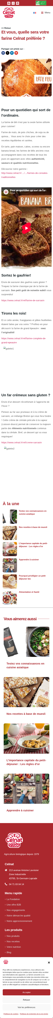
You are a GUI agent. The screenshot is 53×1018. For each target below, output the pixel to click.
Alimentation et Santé (29, 592)
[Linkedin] (17, 3)
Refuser (26, 1000)
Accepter (27, 992)
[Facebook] (8, 3)
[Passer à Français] (34, 13)
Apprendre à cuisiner (29, 559)
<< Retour (6, 28)
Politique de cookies (11, 1014)
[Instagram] (13, 3)
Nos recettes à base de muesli (33, 527)
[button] (49, 962)
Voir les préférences (26, 1007)
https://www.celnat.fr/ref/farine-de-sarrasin (22, 300)
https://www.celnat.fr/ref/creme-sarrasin (21, 442)
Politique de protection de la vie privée (34, 1014)
